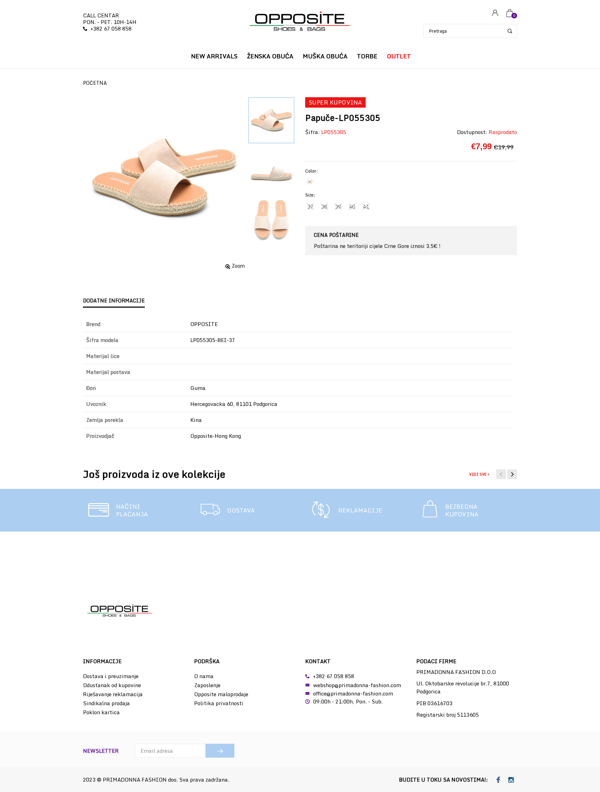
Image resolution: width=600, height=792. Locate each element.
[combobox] (470, 31)
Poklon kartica (101, 712)
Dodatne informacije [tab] (114, 301)
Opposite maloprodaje (221, 694)
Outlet (399, 56)
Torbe (367, 56)
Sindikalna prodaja (106, 703)
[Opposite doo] (300, 22)
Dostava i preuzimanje (111, 676)
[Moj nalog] (495, 13)
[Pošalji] (220, 751)
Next (512, 474)
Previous (501, 474)
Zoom (238, 265)
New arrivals (214, 56)
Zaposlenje (207, 685)
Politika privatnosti (218, 703)
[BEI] (310, 181)
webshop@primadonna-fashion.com (357, 685)
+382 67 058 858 (111, 28)
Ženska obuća (270, 56)
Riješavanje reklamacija (113, 694)
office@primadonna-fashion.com (353, 693)
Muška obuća (325, 56)
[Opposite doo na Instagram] (511, 780)
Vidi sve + (479, 474)
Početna (95, 83)
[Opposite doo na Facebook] (498, 780)
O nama (204, 676)
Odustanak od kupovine (112, 685)
